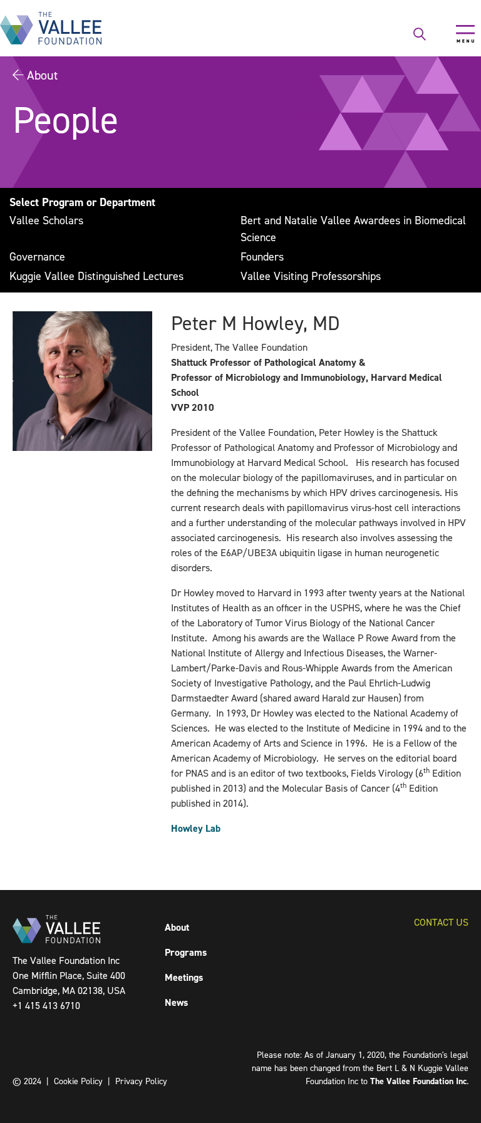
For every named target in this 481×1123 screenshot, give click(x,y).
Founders (262, 256)
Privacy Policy (141, 1081)
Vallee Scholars (46, 220)
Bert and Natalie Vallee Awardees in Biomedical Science (353, 229)
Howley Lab (195, 828)
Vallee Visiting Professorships (310, 276)
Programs (186, 952)
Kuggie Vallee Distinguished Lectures (96, 276)
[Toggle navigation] (465, 33)
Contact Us (441, 922)
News (176, 1002)
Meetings (184, 977)
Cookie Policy (78, 1081)
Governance (37, 256)
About (42, 75)
